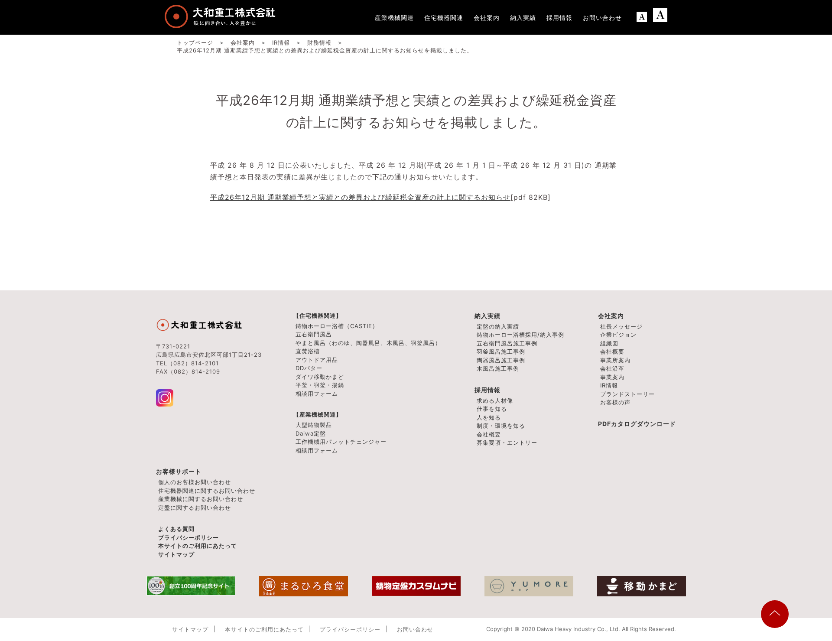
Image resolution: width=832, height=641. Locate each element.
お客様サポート (179, 471)
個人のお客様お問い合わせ (194, 481)
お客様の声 (615, 402)
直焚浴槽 (308, 351)
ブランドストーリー (627, 393)
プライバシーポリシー (188, 537)
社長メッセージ (621, 326)
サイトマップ (176, 554)
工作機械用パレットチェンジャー (341, 441)
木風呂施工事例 (498, 368)
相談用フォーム (317, 393)
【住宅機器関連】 (317, 315)
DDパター (309, 367)
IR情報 (609, 385)
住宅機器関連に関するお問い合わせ (206, 490)
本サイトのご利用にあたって (197, 545)
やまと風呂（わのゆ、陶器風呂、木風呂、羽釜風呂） (368, 342)
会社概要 (612, 351)
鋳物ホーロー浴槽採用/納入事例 (520, 334)
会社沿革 (612, 368)
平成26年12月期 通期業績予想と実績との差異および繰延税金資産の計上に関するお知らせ (360, 197)
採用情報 (487, 390)
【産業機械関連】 (317, 414)
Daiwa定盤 (311, 433)
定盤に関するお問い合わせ (194, 507)
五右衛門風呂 (314, 334)
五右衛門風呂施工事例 (507, 343)
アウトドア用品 (317, 359)
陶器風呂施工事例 (501, 360)
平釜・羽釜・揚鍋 (320, 384)
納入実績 (487, 315)
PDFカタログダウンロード (637, 423)
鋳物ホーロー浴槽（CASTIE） (337, 325)
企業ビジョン (618, 334)
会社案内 (611, 315)
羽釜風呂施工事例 (501, 351)
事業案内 (612, 377)
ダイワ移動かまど (320, 376)
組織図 (609, 343)
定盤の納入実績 (498, 326)
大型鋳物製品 (314, 424)
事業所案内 (615, 360)
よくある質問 (176, 528)
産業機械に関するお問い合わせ (200, 498)
